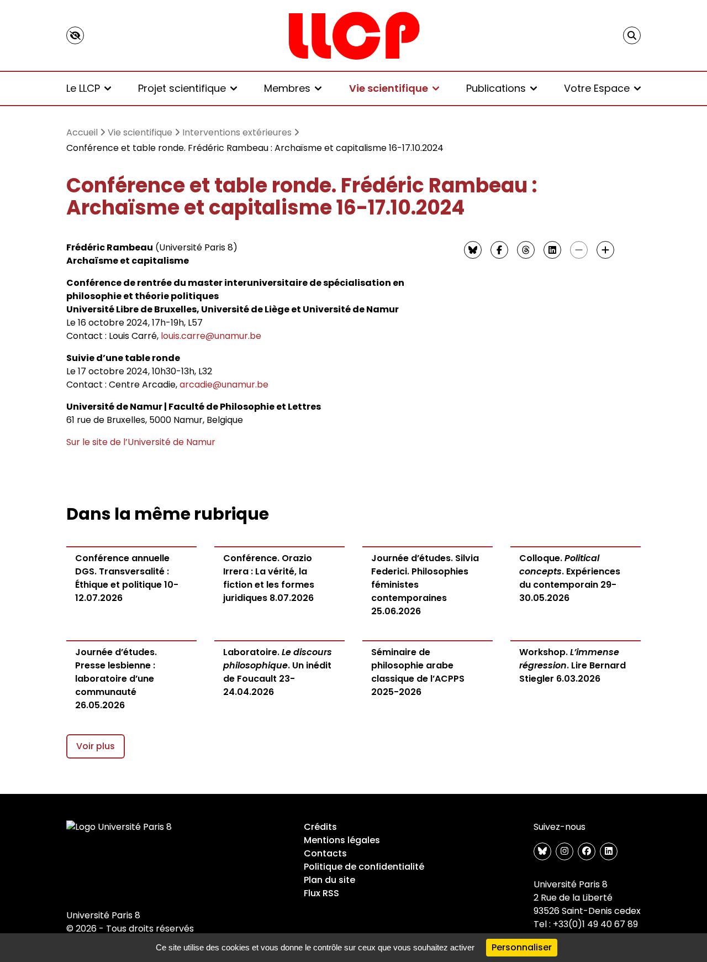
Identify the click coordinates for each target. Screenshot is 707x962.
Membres (287, 88)
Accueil (82, 132)
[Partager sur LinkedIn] (552, 250)
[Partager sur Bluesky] (473, 250)
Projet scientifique (182, 88)
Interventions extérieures (237, 132)
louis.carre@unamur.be (211, 336)
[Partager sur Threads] (526, 250)
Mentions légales (342, 840)
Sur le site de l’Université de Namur (140, 442)
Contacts (325, 853)
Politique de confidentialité (364, 866)
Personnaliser (522, 947)
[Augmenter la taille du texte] (605, 250)
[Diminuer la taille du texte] (579, 250)
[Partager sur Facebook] (499, 250)
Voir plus (95, 746)
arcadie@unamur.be (224, 384)
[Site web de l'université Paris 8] (119, 827)
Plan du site (329, 880)
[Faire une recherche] (632, 35)
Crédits (320, 826)
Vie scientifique (388, 88)
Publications (496, 88)
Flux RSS (321, 893)
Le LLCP (83, 88)
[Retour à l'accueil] (353, 35)
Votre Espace (597, 88)
